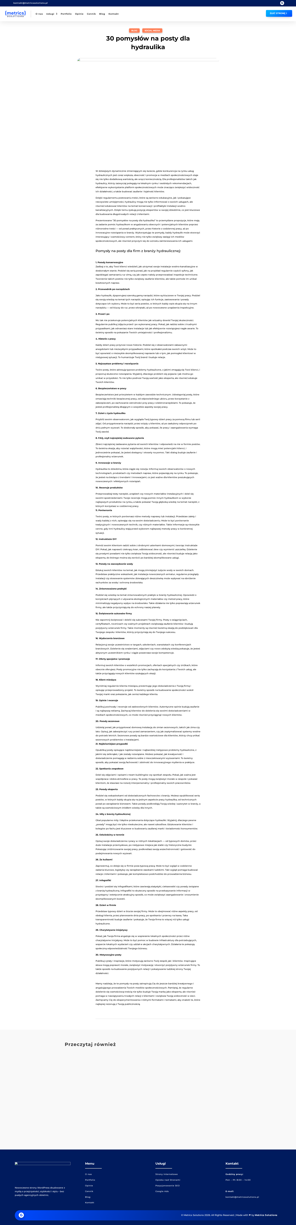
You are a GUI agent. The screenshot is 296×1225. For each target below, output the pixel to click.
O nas (39, 13)
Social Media (152, 30)
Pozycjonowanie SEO (167, 1185)
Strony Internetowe (166, 1174)
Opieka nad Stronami (167, 1180)
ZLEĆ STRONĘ (277, 13)
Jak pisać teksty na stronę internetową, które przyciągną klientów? (125, 1120)
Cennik (91, 13)
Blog (102, 13)
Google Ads (162, 1191)
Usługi (50, 13)
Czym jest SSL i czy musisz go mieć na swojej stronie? (113, 1062)
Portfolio (66, 13)
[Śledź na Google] (282, 3)
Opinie (79, 13)
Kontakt (114, 13)
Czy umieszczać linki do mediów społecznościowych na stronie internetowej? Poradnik (141, 1091)
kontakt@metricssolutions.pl (30, 3)
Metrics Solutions (266, 1215)
